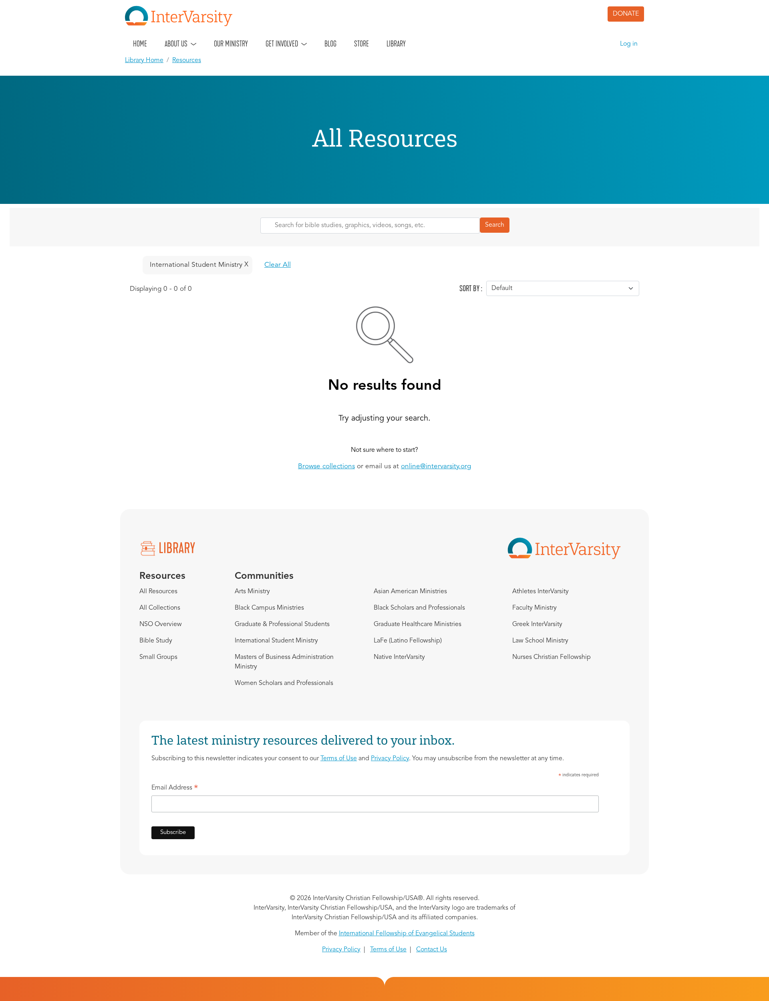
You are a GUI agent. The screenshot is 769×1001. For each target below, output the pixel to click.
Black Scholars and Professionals (419, 608)
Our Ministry (231, 43)
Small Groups (158, 657)
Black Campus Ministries (269, 608)
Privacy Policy (390, 758)
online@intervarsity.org (436, 466)
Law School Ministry (540, 641)
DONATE (626, 14)
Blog (330, 43)
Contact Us (431, 950)
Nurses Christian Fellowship (551, 657)
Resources (186, 60)
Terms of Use (338, 758)
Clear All (277, 265)
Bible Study (155, 641)
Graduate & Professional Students (282, 624)
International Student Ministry (276, 641)
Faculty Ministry (534, 608)
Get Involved (282, 43)
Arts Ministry (252, 591)
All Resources (158, 591)
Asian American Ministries (410, 591)
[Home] (182, 16)
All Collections (159, 608)
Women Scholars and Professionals (284, 683)
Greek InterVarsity (537, 624)
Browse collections (326, 466)
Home (140, 43)
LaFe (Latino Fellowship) (408, 641)
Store (361, 43)
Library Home (144, 60)
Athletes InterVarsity (540, 591)
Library (396, 43)
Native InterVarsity (399, 657)
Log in (629, 44)
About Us (176, 43)
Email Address (174, 789)
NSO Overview (160, 624)
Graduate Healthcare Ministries (417, 624)
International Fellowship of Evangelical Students (407, 934)
